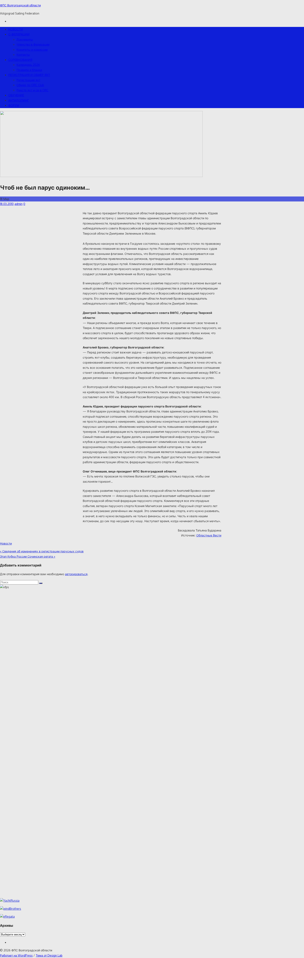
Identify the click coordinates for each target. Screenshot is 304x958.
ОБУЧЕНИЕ (16, 95)
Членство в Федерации (33, 44)
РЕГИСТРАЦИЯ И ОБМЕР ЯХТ (29, 75)
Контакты (23, 54)
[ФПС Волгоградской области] (101, 176)
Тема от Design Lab (49, 955)
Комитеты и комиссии (32, 49)
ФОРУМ (13, 105)
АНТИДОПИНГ (18, 100)
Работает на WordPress (16, 955)
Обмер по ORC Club (30, 85)
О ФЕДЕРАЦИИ (19, 34)
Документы (25, 39)
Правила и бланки (29, 70)
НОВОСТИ (15, 29)
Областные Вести (208, 535)
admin (18, 204)
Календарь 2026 (28, 64)
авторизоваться (76, 574)
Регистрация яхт (28, 80)
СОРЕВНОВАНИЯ (20, 59)
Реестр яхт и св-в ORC (32, 90)
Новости (6, 543)
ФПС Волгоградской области (20, 5)
